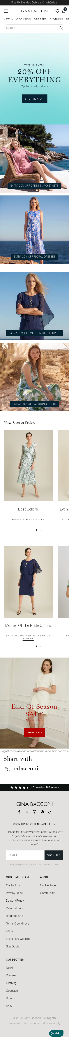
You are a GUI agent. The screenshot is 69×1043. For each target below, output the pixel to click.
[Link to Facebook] (19, 812)
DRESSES (40, 19)
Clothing (11, 983)
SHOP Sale (36, 734)
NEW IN (8, 19)
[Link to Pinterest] (42, 812)
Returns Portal (15, 916)
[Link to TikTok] (50, 812)
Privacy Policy (14, 893)
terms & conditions (50, 864)
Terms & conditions (18, 923)
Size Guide (12, 946)
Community (47, 893)
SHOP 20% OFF (36, 100)
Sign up (54, 855)
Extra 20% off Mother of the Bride (34, 333)
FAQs (9, 931)
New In (10, 967)
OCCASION (23, 19)
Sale (9, 1006)
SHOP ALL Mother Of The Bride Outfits (28, 637)
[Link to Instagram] (34, 812)
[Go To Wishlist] (57, 11)
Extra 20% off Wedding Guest (34, 404)
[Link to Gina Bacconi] (34, 11)
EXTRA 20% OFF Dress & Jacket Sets (34, 185)
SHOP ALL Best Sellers (28, 520)
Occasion (12, 990)
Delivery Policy (15, 900)
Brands (10, 998)
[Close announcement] (62, 268)
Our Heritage (48, 885)
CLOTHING (56, 19)
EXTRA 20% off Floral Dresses (35, 256)
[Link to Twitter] (27, 812)
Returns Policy (15, 908)
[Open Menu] (6, 11)
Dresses (11, 975)
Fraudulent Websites (18, 939)
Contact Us (13, 885)
